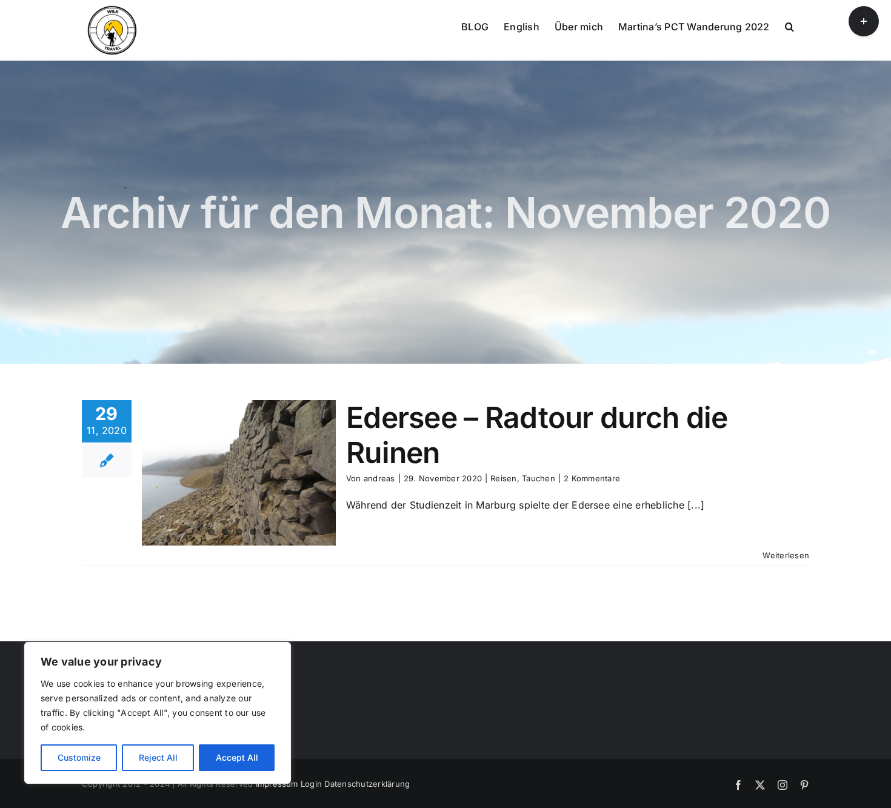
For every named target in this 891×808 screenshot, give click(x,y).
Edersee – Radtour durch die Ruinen (537, 434)
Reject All (158, 757)
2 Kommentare (592, 478)
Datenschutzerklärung (367, 784)
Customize (79, 757)
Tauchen (538, 478)
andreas (379, 478)
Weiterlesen (786, 555)
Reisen (503, 478)
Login (311, 784)
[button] (789, 25)
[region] (157, 713)
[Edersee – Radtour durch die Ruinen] (239, 473)
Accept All (237, 757)
